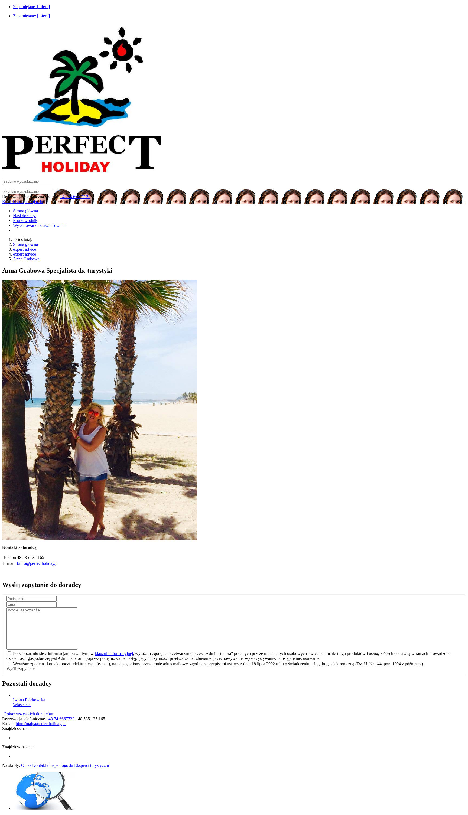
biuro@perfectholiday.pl (37, 563)
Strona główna (25, 244)
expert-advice (24, 249)
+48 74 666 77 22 (75, 196)
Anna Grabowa (26, 259)
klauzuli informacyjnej (114, 653)
